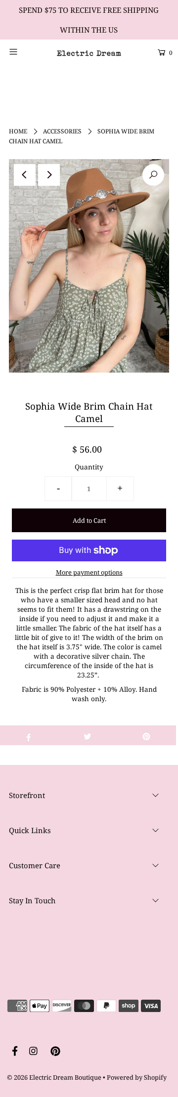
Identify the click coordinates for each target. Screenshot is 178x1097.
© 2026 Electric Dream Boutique (54, 1077)
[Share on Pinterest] (146, 735)
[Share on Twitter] (87, 735)
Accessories (62, 131)
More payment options (89, 572)
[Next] (49, 175)
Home (18, 131)
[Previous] (25, 175)
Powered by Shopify (137, 1077)
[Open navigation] (23, 51)
